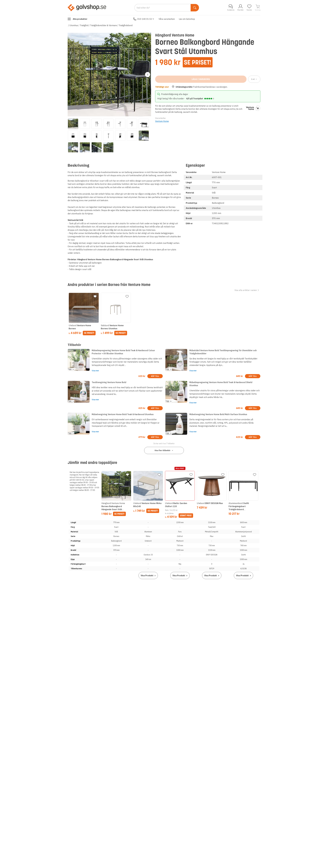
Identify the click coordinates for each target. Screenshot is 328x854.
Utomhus (73, 25)
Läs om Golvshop (187, 19)
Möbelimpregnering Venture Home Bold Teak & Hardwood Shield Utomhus (220, 384)
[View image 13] (132, 135)
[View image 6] (132, 124)
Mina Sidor (240, 10)
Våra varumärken (167, 19)
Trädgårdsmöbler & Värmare (103, 25)
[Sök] (195, 7)
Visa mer (95, 370)
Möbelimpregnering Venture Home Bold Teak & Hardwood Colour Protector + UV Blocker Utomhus (123, 352)
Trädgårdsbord (125, 25)
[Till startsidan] (87, 7)
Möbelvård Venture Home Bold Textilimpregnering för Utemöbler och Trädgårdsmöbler (223, 352)
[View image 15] (73, 147)
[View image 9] (85, 135)
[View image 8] (73, 135)
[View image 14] (144, 135)
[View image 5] (120, 124)
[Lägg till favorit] (146, 38)
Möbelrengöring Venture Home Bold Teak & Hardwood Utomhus (123, 414)
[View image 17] (96, 147)
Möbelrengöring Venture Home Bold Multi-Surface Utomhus (218, 414)
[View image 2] (85, 124)
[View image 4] (108, 124)
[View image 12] (120, 135)
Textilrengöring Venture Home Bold (109, 382)
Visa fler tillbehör (162, 450)
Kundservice (230, 10)
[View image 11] (108, 135)
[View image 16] (85, 147)
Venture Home (162, 121)
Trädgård (84, 25)
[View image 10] (96, 135)
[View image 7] (144, 124)
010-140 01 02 (144, 19)
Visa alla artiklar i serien (245, 290)
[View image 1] (73, 124)
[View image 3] (96, 124)
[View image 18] (108, 147)
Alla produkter (80, 19)
